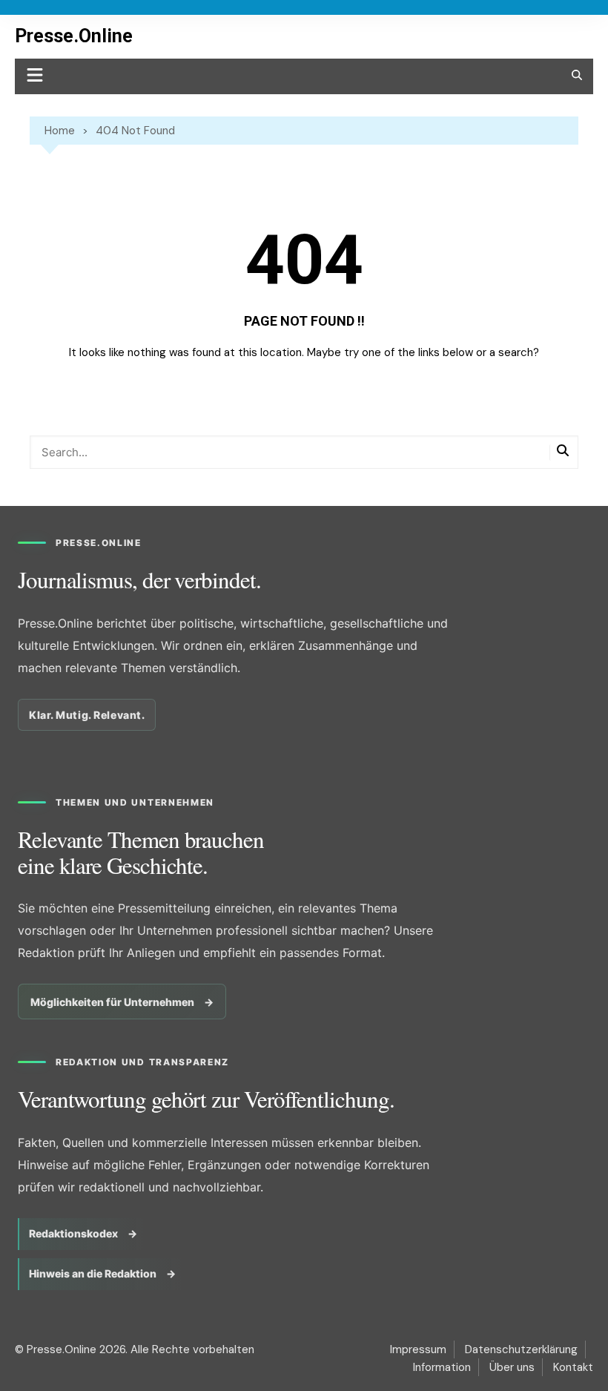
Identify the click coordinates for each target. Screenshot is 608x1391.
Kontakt (573, 1367)
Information (442, 1367)
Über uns (512, 1367)
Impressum (418, 1349)
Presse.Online (74, 36)
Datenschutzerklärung (521, 1349)
